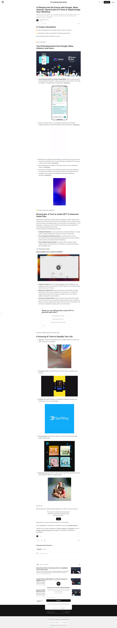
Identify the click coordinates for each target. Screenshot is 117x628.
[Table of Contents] (1, 314)
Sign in (113, 2)
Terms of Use (64, 603)
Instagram (71, 528)
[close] (70, 582)
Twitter (59, 528)
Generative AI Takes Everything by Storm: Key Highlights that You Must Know (52, 568)
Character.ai (42, 371)
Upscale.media (43, 436)
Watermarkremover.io (44, 473)
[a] (58, 268)
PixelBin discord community (44, 530)
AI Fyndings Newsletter (43, 19)
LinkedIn (63, 528)
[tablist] (41, 549)
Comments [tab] (39, 549)
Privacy (56, 619)
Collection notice (65, 619)
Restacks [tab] (44, 549)
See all (38, 601)
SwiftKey (41, 399)
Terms (60, 619)
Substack (52, 625)
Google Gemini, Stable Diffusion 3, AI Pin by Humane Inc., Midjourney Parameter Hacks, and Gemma (52, 579)
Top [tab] (37, 564)
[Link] (35, 27)
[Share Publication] (102, 2)
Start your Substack (55, 622)
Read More (67, 83)
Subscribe (107, 2)
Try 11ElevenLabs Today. (43, 249)
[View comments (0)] (42, 23)
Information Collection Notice (58, 604)
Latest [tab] (41, 564)
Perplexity (41, 339)
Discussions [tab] (45, 564)
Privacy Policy (67, 604)
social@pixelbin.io (73, 525)
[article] (58, 572)
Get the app (64, 622)
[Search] (99, 2)
